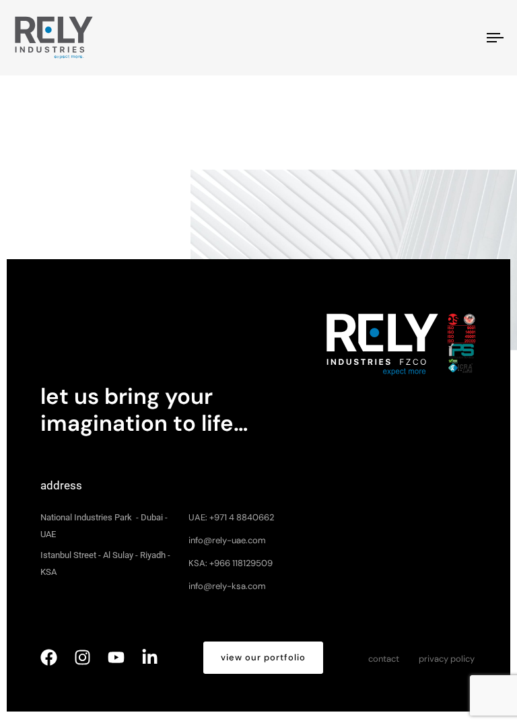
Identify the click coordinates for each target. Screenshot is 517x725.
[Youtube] (116, 657)
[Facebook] (48, 657)
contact (383, 658)
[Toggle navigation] (422, 37)
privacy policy (447, 658)
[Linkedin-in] (149, 657)
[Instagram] (82, 657)
